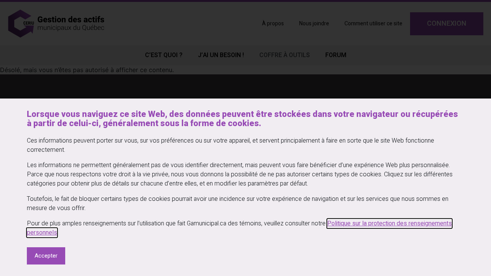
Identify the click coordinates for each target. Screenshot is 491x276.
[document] (245, 138)
